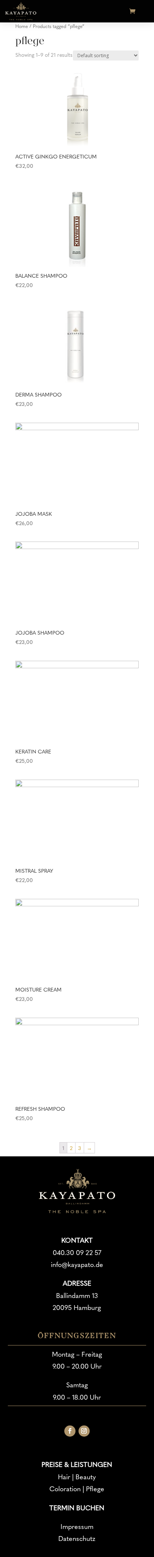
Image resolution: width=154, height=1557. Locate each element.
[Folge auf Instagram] (84, 1431)
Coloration (65, 1488)
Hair (64, 1476)
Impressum (77, 1526)
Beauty (86, 1476)
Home (21, 26)
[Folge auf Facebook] (70, 1431)
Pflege (95, 1488)
